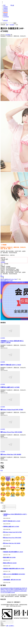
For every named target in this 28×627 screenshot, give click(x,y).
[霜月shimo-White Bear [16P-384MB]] (10, 450)
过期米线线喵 (16, 588)
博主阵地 (5, 11)
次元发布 (5, 6)
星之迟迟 (9, 591)
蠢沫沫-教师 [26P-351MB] (7, 280)
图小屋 (12, 5)
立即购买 (3, 262)
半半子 (13, 591)
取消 (2, 470)
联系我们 (5, 15)
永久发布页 (6, 16)
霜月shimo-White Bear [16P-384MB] (11, 454)
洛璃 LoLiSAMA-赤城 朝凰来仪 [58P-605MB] (14, 574)
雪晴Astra (13, 589)
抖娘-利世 (21, 588)
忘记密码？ (11, 625)
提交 (2, 502)
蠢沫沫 (2, 276)
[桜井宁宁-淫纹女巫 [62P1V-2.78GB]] (10, 360)
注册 (7, 625)
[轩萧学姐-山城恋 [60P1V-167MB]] (10, 383)
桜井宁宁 (4, 589)
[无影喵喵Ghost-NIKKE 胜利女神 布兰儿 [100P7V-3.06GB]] (10, 336)
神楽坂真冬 (6, 588)
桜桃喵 (11, 588)
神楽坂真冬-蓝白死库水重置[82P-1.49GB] (13, 551)
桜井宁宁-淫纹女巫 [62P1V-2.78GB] (11, 364)
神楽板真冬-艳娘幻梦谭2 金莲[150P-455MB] (13, 568)
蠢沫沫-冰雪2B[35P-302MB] (10, 563)
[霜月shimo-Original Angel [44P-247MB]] (10, 405)
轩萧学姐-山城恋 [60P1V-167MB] (10, 387)
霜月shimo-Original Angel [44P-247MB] (12, 409)
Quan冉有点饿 (22, 591)
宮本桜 (13, 592)
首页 (4, 5)
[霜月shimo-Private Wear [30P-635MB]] (10, 427)
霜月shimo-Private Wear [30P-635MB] (11, 432)
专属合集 (5, 8)
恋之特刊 (5, 9)
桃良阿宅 (17, 591)
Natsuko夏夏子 (8, 592)
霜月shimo (8, 589)
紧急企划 (22, 589)
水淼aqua (5, 591)
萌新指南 (5, 13)
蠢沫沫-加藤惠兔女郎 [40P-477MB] (9, 279)
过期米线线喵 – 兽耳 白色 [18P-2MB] (12, 579)
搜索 (15, 23)
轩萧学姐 (17, 589)
